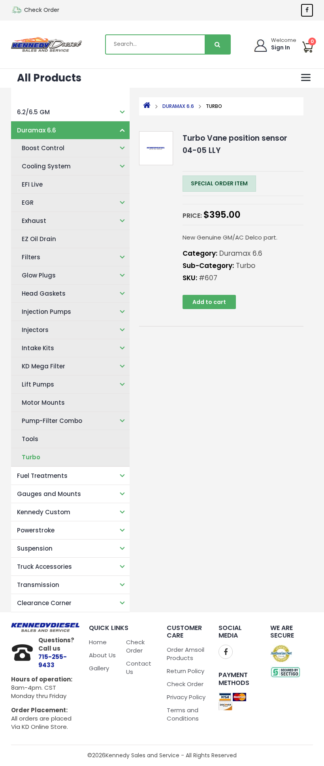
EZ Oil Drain (39, 239)
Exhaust (34, 221)
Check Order (41, 10)
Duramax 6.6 (36, 130)
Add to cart (209, 302)
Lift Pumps (38, 384)
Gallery (99, 668)
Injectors (35, 330)
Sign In (280, 47)
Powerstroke (36, 530)
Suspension (35, 548)
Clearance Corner (44, 603)
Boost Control (43, 148)
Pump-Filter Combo (52, 421)
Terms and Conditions (183, 714)
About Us (102, 655)
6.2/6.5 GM (33, 112)
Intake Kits (38, 348)
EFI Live (32, 184)
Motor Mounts (43, 402)
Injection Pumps (46, 312)
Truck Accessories (44, 566)
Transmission (38, 585)
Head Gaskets (44, 293)
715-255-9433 (52, 661)
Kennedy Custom (43, 512)
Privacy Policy (186, 697)
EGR (28, 202)
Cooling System (46, 166)
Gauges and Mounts (49, 494)
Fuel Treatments (42, 476)
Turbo (31, 457)
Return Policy (185, 671)
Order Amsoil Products (185, 653)
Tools (30, 439)
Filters (31, 257)
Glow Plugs (39, 275)
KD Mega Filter (43, 366)
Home (98, 642)
